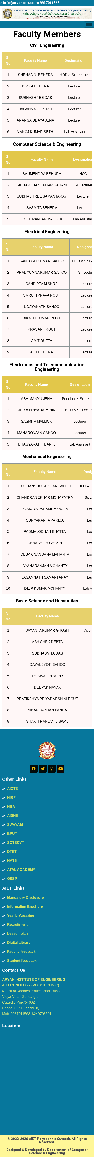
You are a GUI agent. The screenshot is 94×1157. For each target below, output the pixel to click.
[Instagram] (52, 769)
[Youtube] (60, 769)
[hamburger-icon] (89, 24)
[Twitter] (43, 769)
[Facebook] (34, 769)
